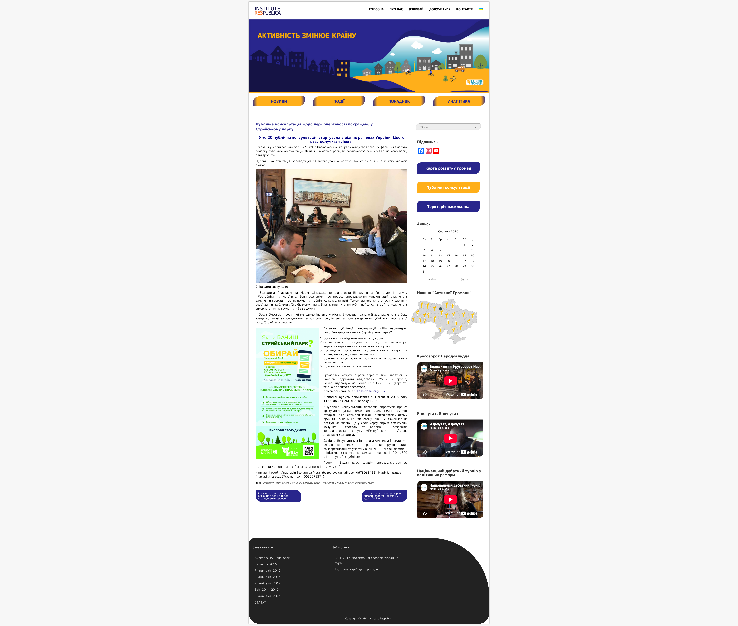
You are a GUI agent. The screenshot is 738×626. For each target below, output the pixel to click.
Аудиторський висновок (272, 558)
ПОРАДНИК (399, 101)
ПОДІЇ (339, 101)
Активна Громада (301, 482)
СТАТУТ (260, 602)
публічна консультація (359, 482)
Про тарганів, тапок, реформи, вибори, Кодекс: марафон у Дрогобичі (383, 495)
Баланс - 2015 (266, 564)
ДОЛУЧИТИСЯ (439, 9)
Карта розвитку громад (448, 168)
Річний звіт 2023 (268, 596)
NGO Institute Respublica (377, 618)
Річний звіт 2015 (268, 570)
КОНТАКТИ (464, 9)
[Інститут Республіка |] (287, 10)
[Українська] (480, 9)
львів (340, 482)
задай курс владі (324, 482)
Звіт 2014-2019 (267, 589)
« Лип (432, 279)
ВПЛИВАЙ (416, 9)
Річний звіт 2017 (268, 583)
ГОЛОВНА (376, 9)
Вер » (464, 279)
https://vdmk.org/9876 (370, 391)
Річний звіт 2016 (268, 577)
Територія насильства (448, 206)
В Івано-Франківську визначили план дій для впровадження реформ (273, 495)
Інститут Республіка (276, 482)
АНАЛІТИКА (459, 101)
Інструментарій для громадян (357, 569)
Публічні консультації (448, 187)
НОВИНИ (279, 101)
